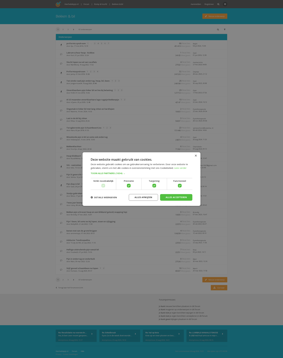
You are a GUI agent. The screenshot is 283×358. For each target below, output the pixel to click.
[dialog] (141, 179)
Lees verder (180, 167)
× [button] (196, 156)
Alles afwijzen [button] (143, 197)
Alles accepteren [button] (176, 197)
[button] (141, 173)
